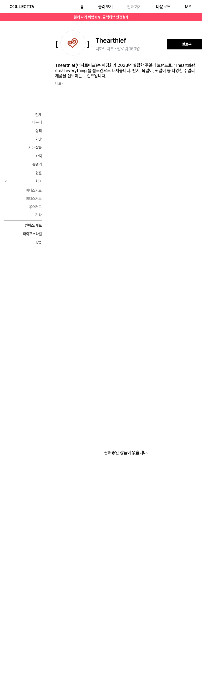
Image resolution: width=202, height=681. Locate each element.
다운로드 (163, 6)
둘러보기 (105, 6)
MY (188, 6)
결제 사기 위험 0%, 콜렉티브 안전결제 (101, 17)
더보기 (60, 83)
